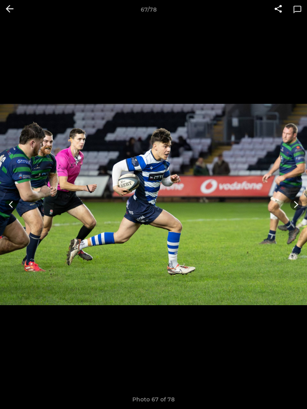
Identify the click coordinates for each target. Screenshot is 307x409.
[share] (278, 9)
